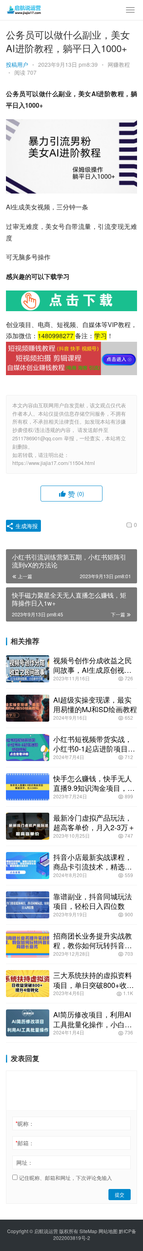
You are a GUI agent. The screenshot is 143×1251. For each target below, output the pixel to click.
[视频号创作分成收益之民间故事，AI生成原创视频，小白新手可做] (27, 668)
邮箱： (24, 1143)
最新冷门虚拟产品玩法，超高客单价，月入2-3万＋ (94, 822)
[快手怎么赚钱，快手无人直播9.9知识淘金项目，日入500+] (27, 786)
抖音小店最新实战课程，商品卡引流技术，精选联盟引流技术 (92, 861)
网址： (24, 1162)
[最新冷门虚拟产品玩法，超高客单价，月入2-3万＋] (27, 826)
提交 (119, 1194)
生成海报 (26, 526)
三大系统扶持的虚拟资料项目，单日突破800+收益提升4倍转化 (93, 979)
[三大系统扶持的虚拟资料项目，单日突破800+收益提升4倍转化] (27, 983)
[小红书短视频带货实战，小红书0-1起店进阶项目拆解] (27, 747)
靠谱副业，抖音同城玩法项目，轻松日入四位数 (92, 900)
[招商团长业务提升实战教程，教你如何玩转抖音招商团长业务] (27, 944)
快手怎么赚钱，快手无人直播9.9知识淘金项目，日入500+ (94, 782)
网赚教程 (119, 64)
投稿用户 (17, 64)
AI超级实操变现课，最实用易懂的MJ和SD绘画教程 (95, 704)
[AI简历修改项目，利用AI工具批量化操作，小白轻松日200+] (27, 1022)
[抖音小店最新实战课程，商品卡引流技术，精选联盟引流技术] (27, 865)
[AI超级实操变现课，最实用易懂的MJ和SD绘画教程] (27, 708)
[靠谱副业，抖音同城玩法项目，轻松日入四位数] (27, 904)
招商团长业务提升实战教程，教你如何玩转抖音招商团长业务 (92, 940)
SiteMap (88, 1231)
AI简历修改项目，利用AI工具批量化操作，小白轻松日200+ (92, 1018)
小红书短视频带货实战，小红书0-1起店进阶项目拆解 (94, 743)
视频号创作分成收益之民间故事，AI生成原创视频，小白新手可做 (92, 664)
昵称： (24, 1123)
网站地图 (108, 1231)
